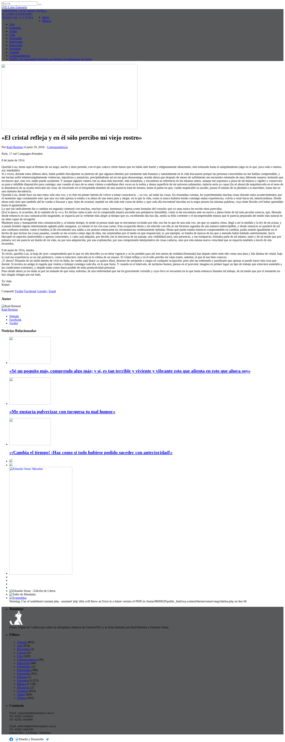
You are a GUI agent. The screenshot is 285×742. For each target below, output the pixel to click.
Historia (22, 677)
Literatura (15, 27)
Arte (12, 24)
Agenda (14, 52)
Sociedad (15, 48)
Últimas (22, 698)
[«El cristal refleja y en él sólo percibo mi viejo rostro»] (70, 128)
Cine (12, 34)
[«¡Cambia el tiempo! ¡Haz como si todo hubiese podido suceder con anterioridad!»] (30, 444)
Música (46, 20)
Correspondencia (19, 55)
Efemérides (24, 666)
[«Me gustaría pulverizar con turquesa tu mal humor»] (30, 403)
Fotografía (15, 38)
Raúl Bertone (15, 147)
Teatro (13, 31)
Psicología (23, 687)
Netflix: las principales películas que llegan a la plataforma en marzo (50, 59)
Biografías (23, 649)
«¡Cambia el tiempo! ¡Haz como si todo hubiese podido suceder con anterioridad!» (91, 452)
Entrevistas (16, 41)
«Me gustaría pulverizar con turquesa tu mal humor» (62, 411)
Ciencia (21, 652)
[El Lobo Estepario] (142, 7)
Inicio (45, 17)
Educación (15, 45)
